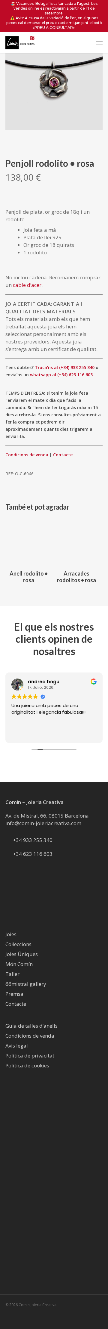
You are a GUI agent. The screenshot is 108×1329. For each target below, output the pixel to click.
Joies (10, 934)
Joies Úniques (21, 954)
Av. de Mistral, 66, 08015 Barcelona (47, 815)
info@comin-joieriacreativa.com (43, 823)
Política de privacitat (29, 1055)
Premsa (14, 993)
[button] (99, 43)
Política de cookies (27, 1065)
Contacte (63, 455)
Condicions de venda (26, 455)
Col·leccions (18, 944)
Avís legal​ (16, 1045)
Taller (12, 973)
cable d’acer (27, 284)
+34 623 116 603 (32, 853)
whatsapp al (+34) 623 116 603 (61, 374)
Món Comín (19, 964)
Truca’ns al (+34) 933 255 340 (64, 367)
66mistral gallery (25, 983)
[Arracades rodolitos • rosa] (76, 541)
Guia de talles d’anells (31, 1025)
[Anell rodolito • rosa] (28, 541)
